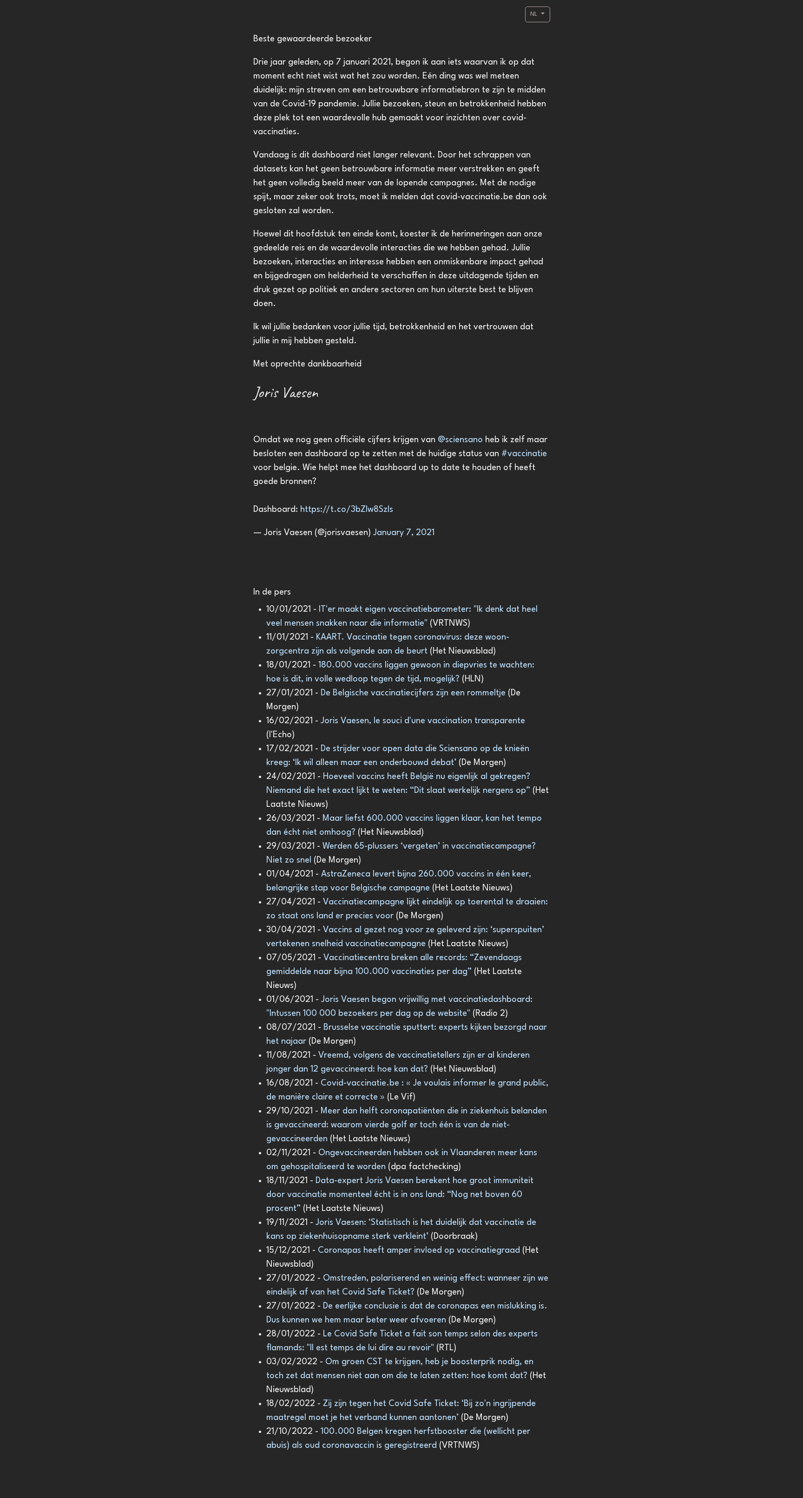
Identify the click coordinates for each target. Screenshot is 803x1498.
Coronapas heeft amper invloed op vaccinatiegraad (420, 1250)
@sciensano (460, 440)
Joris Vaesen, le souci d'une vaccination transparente (423, 721)
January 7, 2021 (403, 533)
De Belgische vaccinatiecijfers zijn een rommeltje (414, 693)
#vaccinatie (524, 454)
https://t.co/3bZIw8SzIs (346, 509)
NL (534, 14)
